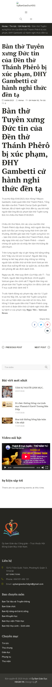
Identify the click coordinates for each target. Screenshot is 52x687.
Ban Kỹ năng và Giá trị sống (15, 611)
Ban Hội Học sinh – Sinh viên (16, 626)
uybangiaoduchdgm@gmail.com (27, 584)
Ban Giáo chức (9, 606)
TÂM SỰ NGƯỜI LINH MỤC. (29, 387)
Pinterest (47, 324)
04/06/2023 (9, 100)
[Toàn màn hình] (47, 467)
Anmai (21, 100)
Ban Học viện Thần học (13, 621)
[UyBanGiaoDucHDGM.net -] (26, 4)
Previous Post (14, 347)
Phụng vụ (6, 656)
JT (36, 682)
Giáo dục (6, 652)
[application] (26, 456)
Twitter (41, 324)
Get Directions (13, 574)
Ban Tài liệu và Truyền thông (16, 601)
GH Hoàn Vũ (24, 26)
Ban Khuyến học (9, 616)
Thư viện (6, 661)
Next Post (40, 347)
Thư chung (7, 647)
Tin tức (13, 26)
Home (5, 26)
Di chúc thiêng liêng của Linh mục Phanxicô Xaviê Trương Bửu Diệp (31, 406)
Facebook (34, 324)
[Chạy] (5, 467)
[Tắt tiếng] (43, 467)
